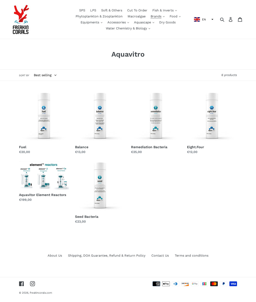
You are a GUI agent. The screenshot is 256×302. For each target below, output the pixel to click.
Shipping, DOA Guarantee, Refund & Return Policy (106, 255)
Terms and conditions (191, 255)
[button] (203, 19)
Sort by (24, 75)
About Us (55, 255)
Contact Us (160, 255)
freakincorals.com (41, 292)
